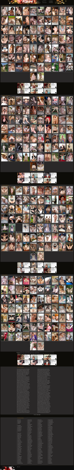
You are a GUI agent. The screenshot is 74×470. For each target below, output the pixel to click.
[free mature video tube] (19, 39)
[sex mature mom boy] (33, 228)
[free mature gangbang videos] (47, 58)
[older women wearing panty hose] (69, 129)
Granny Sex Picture (40, 426)
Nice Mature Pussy (40, 445)
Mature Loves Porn (20, 448)
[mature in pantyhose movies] (26, 246)
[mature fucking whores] (40, 39)
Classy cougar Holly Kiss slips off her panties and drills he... (43, 394)
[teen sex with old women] (62, 58)
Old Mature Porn (19, 444)
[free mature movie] (69, 11)
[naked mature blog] (40, 58)
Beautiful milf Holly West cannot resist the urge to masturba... (43, 380)
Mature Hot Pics (19, 437)
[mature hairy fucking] (19, 218)
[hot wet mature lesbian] (11, 48)
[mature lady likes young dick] (69, 327)
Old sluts (19, 455)
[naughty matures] (47, 138)
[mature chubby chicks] (47, 200)
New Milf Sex (29, 433)
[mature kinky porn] (40, 327)
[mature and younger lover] (33, 308)
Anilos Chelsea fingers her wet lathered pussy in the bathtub (23, 370)
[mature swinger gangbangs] (11, 147)
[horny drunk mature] (11, 29)
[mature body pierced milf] (11, 157)
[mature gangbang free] (40, 29)
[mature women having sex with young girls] (55, 237)
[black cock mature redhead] (47, 119)
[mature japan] (62, 289)
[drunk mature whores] (11, 100)
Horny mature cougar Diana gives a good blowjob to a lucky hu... (23, 384)
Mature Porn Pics (40, 446)
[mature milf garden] (26, 138)
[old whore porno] (4, 11)
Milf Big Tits (27, 353)
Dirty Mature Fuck (40, 444)
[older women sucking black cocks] (26, 67)
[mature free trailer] (47, 147)
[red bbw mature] (11, 218)
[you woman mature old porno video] (62, 317)
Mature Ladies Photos (40, 457)
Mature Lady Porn (19, 435)
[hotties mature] (11, 190)
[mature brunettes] (19, 232)
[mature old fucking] (40, 308)
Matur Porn (50, 457)
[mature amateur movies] (40, 157)
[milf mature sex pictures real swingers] (19, 20)
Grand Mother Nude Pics (40, 443)
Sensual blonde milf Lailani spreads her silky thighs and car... (43, 412)
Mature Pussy (29, 447)
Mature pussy (39, 448)
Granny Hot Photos (40, 454)
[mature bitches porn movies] (69, 308)
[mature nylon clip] (4, 147)
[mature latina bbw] (4, 67)
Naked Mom (39, 423)
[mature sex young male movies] (40, 20)
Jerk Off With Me (27, 268)
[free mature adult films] (62, 138)
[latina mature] (55, 29)
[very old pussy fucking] (33, 147)
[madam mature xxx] (40, 129)
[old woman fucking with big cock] (26, 39)
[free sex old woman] (4, 129)
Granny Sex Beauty (51, 433)
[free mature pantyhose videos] (25, 228)
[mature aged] (55, 190)
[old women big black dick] (4, 228)
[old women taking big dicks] (69, 336)
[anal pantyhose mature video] (62, 218)
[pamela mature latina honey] (47, 280)
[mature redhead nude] (47, 299)
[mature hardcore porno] (69, 317)
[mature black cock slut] (33, 11)
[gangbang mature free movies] (26, 190)
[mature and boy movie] (47, 327)
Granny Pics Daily (40, 447)
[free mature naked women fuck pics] (26, 317)
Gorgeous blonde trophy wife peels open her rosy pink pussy (43, 370)
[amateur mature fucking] (47, 110)
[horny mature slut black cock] (11, 289)
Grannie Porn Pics (30, 456)
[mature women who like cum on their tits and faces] (11, 246)
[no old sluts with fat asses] (4, 209)
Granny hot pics (29, 444)
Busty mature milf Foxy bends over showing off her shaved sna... (44, 405)
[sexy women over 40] (19, 317)
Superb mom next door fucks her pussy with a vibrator (42, 391)
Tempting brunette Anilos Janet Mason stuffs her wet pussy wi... (43, 392)
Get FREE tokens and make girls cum (27, 84)
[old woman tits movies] (40, 299)
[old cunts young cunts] (4, 218)
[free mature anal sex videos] (69, 209)
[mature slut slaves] (33, 289)
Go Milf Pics (19, 423)
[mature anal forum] (33, 39)
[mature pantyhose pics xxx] (4, 119)
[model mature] (19, 119)
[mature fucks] (19, 138)
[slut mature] (69, 29)
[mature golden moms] (62, 39)
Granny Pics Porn (50, 443)
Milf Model (22, 353)
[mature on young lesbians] (19, 200)
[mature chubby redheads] (69, 228)
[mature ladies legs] (55, 67)
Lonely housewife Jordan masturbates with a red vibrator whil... (23, 405)
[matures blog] (62, 67)
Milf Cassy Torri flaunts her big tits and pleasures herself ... (23, 402)
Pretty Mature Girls (30, 424)
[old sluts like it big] (40, 346)
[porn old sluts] (33, 157)
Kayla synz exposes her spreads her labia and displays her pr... (23, 372)
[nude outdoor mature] (33, 129)
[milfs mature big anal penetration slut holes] (11, 138)
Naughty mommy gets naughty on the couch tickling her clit (23, 373)
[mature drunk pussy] (33, 100)
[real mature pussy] (19, 289)
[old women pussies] (40, 190)
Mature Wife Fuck (30, 446)
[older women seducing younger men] (40, 166)
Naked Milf (47, 353)
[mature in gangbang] (33, 327)
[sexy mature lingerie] (11, 200)
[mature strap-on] (26, 11)
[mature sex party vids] (55, 39)
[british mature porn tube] (55, 110)
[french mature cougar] (62, 200)
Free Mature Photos (51, 423)
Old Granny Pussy (30, 454)
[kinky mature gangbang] (26, 20)
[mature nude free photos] (4, 327)
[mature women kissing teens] (69, 237)
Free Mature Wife (50, 448)
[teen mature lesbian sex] (26, 289)
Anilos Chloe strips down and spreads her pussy (42, 384)
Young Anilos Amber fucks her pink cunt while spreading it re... (23, 412)
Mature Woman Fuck (30, 426)
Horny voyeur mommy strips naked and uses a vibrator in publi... (44, 390)
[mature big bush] (26, 327)
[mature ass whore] (69, 190)
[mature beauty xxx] (62, 48)
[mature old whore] (69, 218)
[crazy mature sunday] (4, 336)
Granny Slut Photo (50, 426)
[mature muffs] (55, 317)
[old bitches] (40, 237)
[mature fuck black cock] (47, 190)
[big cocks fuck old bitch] (55, 138)
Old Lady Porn (29, 425)
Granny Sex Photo (50, 435)
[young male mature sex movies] (19, 129)
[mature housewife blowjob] (11, 110)
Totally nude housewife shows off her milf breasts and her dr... (23, 393)
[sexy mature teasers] (26, 157)
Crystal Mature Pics (20, 456)
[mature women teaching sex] (47, 157)
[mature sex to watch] (33, 58)
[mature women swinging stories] (55, 336)
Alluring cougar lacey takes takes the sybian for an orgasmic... (43, 381)
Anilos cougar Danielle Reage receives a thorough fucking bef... (43, 393)
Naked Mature (29, 427)
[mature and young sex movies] (19, 280)
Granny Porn (29, 457)
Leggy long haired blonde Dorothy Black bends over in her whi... (23, 401)
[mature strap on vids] (62, 327)
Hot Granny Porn (30, 455)
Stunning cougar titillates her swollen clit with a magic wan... (43, 401)
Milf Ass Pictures (50, 437)
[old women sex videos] (62, 147)
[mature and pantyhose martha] (40, 147)
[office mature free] (62, 237)
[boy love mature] (11, 327)
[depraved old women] (62, 20)
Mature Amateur (19, 436)
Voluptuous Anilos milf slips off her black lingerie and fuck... (23, 391)
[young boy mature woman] (55, 308)
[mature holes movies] (19, 327)
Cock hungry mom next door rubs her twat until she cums (43, 371)
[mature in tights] (11, 209)
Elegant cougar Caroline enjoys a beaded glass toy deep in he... (23, 404)
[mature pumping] (55, 129)
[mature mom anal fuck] (33, 48)
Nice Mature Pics (29, 436)
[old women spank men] (55, 147)
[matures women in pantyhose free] (26, 48)
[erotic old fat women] (69, 200)
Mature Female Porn (40, 458)
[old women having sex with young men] (11, 39)
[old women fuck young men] (11, 280)
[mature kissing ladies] (11, 119)
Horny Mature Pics (45, 2)
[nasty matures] (33, 138)
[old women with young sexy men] (11, 308)
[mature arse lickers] (33, 110)
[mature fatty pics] (4, 190)
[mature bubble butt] (69, 299)
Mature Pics (50, 454)
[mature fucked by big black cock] (55, 119)
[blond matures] (40, 218)
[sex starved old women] (19, 147)
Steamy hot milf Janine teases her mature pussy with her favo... (23, 403)
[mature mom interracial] (47, 129)
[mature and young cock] (11, 129)
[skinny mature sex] (69, 246)
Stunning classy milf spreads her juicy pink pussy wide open (23, 385)
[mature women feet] (4, 317)
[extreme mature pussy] (4, 29)
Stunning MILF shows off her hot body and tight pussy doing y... (44, 411)
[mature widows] (33, 280)
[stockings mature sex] (69, 110)
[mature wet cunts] (26, 200)
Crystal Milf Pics (19, 425)
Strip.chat (26, 91)
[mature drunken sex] (40, 246)
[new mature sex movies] (40, 100)
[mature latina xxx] (19, 336)
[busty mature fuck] (4, 20)
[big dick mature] (40, 11)
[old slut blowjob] (47, 20)
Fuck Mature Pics (19, 454)
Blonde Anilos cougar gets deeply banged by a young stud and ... (44, 403)
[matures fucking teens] (62, 157)
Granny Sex (39, 437)
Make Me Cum (27, 173)
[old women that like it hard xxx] (40, 200)
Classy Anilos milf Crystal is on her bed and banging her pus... (43, 373)
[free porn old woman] (62, 119)
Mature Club (37, 353)
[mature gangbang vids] (4, 157)
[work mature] (69, 100)
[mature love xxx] (54, 228)
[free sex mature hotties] (33, 67)
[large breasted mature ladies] (55, 200)
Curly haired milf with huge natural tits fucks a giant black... (43, 383)
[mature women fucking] (62, 280)
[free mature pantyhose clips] (55, 11)
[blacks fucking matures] (55, 327)
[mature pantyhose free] (40, 138)
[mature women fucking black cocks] (4, 246)
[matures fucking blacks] (47, 308)
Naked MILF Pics (50, 438)
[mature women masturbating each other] (62, 228)
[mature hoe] (62, 190)
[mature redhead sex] (4, 237)
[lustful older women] (4, 308)
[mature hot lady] (26, 119)
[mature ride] (62, 299)
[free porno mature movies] (33, 200)
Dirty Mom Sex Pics (51, 455)
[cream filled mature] (19, 110)
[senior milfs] (47, 228)
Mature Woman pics (51, 427)
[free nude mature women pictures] (11, 67)
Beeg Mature (39, 438)
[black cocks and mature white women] (19, 190)
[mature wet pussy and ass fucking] (62, 246)
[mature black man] (40, 76)
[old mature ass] (69, 147)
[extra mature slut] (55, 20)
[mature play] (4, 299)
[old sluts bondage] (19, 100)
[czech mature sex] (69, 280)
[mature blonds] (26, 147)
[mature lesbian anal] (12, 228)
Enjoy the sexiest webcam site (53, 174)
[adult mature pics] (62, 11)
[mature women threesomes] (47, 246)
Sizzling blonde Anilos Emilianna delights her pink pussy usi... (43, 402)
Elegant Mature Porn (51, 446)
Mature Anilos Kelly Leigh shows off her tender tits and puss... (43, 404)
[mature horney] (33, 299)
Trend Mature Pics (50, 445)
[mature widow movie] (4, 48)
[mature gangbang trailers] (47, 67)
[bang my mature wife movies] (4, 289)
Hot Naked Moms (40, 434)
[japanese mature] (55, 209)
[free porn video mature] (19, 246)
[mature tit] (4, 100)
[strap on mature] (33, 218)
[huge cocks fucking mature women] (4, 39)
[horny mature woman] (62, 308)
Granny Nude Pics (19, 458)
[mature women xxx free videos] (40, 110)
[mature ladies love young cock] (4, 110)
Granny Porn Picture (30, 445)
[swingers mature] (33, 237)
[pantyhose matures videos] (69, 289)
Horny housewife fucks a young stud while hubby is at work (43, 372)
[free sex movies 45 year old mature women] (47, 100)
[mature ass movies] (19, 67)
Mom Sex (32, 353)
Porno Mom (50, 444)
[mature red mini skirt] (33, 29)
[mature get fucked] (33, 76)
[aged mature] (47, 29)
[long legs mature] (19, 308)
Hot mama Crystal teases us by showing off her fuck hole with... (23, 383)
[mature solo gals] (47, 218)
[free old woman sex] (40, 228)
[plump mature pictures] (69, 39)
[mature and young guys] (33, 246)
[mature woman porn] (33, 20)
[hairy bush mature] (47, 237)
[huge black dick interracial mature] (55, 299)
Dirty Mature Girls (51, 2)
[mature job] (4, 280)
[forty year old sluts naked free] (19, 58)
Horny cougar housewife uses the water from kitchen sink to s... (23, 394)
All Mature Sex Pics (20, 446)
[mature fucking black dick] (11, 58)
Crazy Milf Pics (19, 447)
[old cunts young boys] (11, 20)
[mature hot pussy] (26, 218)
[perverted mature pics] (69, 67)
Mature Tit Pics (50, 458)
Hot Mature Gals (29, 437)
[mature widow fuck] (40, 119)
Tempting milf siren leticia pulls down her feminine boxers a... (23, 380)
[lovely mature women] (47, 48)
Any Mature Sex (19, 443)
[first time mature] (55, 100)
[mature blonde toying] (4, 200)
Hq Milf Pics (39, 456)
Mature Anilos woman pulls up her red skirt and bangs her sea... (43, 382)
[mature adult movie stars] (19, 299)
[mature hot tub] (26, 308)
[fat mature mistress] (33, 190)
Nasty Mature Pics (40, 424)
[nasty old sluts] (4, 138)
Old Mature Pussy (40, 433)
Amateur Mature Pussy (51, 447)
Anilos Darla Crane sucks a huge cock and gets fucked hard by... (43, 395)
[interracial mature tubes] (62, 100)
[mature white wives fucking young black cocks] (69, 48)
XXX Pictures (19, 445)
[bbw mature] (11, 299)
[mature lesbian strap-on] (19, 48)
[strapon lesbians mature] (40, 256)
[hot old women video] (40, 209)
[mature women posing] (33, 346)
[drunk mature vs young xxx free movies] (62, 129)
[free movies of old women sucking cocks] (47, 317)
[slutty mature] (40, 289)
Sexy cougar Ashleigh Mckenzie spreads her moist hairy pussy (23, 392)
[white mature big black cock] (11, 317)
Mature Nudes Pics (30, 448)
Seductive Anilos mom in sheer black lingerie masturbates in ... (43, 374)
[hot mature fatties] (33, 209)
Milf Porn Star (42, 353)
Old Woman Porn (30, 443)
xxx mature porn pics (39, 2)
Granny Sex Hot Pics (40, 455)
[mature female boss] (47, 11)
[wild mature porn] (19, 209)
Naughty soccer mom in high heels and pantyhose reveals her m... (23, 411)
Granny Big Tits (29, 438)
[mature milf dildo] (33, 166)
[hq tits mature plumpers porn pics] (19, 11)
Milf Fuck (29, 434)
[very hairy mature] (26, 336)
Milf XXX (29, 423)
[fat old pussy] (33, 336)
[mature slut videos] (26, 110)
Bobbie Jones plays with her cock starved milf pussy (22, 390)
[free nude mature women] (33, 256)
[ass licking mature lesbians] (47, 209)
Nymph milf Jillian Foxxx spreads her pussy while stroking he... (43, 385)
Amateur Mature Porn (40, 435)
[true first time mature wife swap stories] (11, 336)
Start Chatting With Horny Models (27, 90)
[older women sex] (26, 129)
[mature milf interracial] (19, 29)
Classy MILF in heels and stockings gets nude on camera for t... (23, 381)
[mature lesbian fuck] (26, 29)
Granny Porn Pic (19, 433)
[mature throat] (55, 48)
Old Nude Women (19, 457)
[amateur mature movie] (40, 317)
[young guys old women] (33, 119)
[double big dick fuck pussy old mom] (40, 67)
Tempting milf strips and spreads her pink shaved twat (22, 382)
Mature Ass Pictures (51, 436)
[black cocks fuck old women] (62, 29)
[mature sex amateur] (69, 58)
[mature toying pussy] (26, 237)
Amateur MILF (39, 427)
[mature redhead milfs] (62, 110)
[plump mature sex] (69, 20)
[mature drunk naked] (47, 39)
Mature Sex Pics (29, 435)
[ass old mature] (55, 246)
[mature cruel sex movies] (62, 336)
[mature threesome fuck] (55, 58)
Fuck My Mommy (51, 353)
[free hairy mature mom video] (4, 58)
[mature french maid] (33, 317)
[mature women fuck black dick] (55, 157)
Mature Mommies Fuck (51, 434)
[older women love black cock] (26, 100)
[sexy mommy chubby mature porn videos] (26, 299)
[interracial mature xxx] (69, 119)
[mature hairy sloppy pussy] (19, 157)
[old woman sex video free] (55, 218)
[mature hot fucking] (11, 11)
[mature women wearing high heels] (47, 289)
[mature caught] (55, 289)
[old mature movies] (55, 280)
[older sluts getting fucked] (69, 138)
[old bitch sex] (40, 336)
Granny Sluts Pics (40, 425)
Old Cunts (29, 458)
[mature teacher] (26, 209)
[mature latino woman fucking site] (47, 336)
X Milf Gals (19, 438)
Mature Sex (50, 425)
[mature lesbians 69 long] (11, 237)
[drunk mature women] (40, 48)
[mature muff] (40, 280)
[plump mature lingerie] (26, 58)
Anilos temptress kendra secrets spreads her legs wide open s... (23, 371)
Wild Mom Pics (39, 436)
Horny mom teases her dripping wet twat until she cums (22, 374)
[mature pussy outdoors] (62, 209)
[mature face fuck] (69, 157)
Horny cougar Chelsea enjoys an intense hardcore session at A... (23, 395)
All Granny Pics (19, 434)
